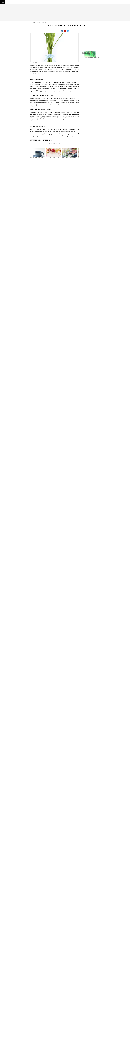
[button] (62, 31)
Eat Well (38, 22)
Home (33, 22)
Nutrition (44, 22)
